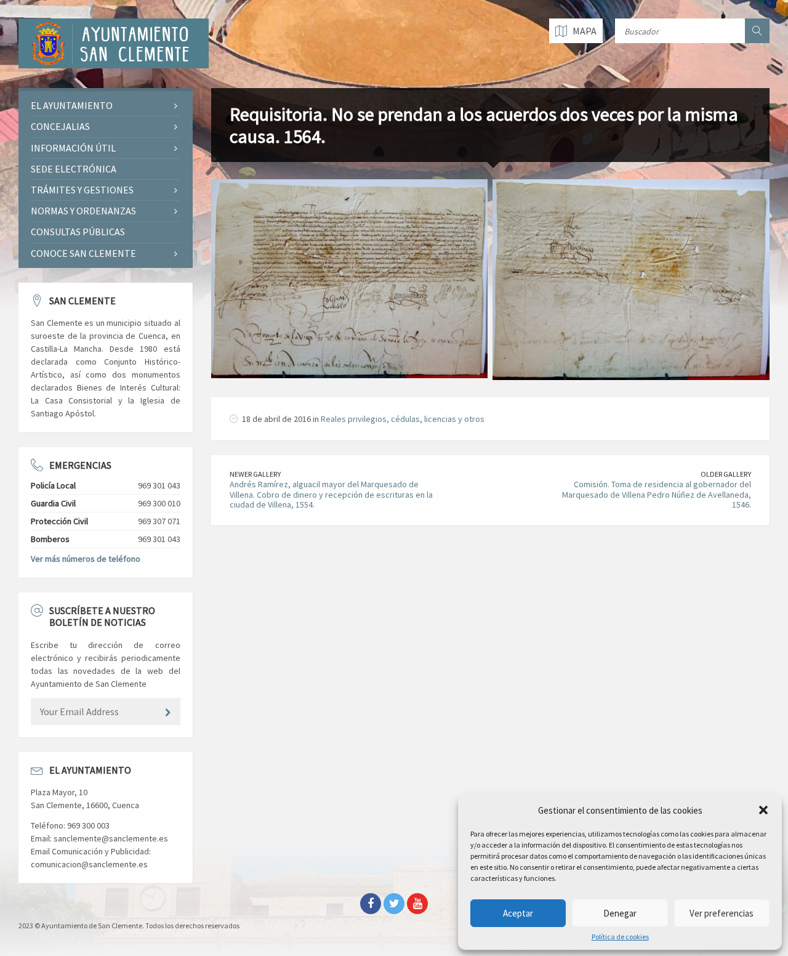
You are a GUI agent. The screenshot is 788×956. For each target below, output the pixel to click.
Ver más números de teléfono (85, 558)
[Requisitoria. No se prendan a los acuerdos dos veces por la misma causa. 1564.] (349, 278)
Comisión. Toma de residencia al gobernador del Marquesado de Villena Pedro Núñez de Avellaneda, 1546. (656, 495)
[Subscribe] (168, 712)
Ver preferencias (722, 913)
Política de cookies (620, 937)
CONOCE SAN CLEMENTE (83, 253)
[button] (763, 810)
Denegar (620, 913)
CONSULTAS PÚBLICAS (78, 231)
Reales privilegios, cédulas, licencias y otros (402, 418)
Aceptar (518, 913)
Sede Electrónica (73, 169)
